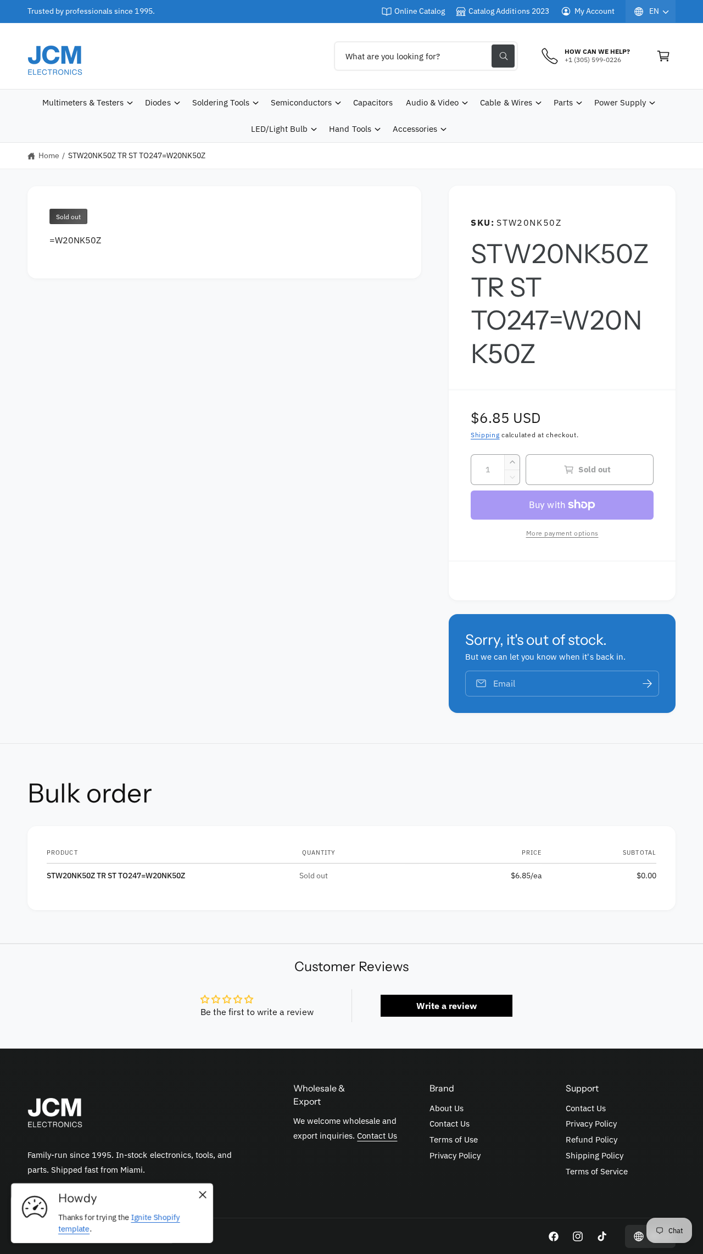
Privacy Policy (455, 1155)
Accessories (415, 129)
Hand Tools (350, 129)
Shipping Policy (594, 1155)
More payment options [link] (562, 533)
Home (48, 155)
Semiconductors (301, 102)
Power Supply (620, 102)
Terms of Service (597, 1171)
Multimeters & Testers (83, 102)
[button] (663, 56)
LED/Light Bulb (279, 129)
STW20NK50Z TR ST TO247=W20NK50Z (137, 155)
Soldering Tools (220, 102)
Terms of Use (453, 1139)
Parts (563, 102)
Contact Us (377, 1135)
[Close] (203, 1195)
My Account (594, 11)
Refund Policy (591, 1139)
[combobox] (425, 56)
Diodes (157, 102)
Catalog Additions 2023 (508, 11)
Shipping (485, 435)
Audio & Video (432, 102)
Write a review (446, 1005)
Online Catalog (419, 11)
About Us (446, 1108)
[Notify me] (647, 683)
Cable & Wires (506, 102)
